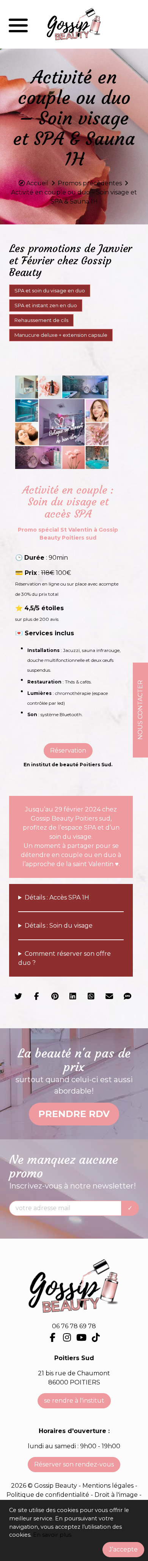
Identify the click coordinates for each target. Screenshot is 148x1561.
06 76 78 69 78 (74, 1326)
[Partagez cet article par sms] (127, 997)
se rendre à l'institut (74, 1400)
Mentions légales (108, 1485)
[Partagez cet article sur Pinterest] (55, 997)
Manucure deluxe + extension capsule (60, 335)
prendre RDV (74, 1113)
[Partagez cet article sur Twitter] (18, 997)
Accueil (37, 183)
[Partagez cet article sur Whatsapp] (91, 997)
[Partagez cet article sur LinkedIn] (73, 997)
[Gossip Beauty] (74, 24)
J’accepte (123, 1549)
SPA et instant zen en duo (45, 305)
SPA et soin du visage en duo (49, 290)
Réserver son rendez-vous (74, 1464)
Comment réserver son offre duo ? (64, 958)
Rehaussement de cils (41, 320)
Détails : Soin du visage (59, 925)
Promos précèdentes (90, 183)
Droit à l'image (116, 1494)
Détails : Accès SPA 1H (57, 897)
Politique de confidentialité (48, 1494)
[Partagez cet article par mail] (109, 997)
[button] (18, 24)
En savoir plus (52, 1534)
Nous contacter (140, 710)
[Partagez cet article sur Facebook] (36, 997)
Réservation (68, 750)
